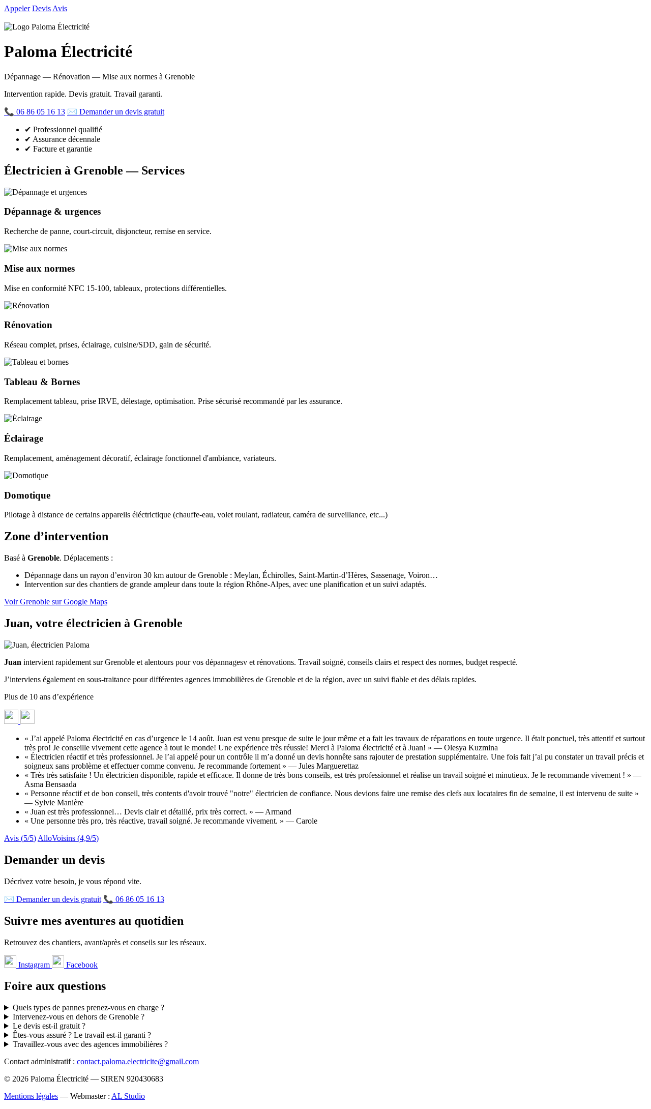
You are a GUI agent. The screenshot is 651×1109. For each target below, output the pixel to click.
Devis (41, 8)
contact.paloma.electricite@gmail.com (138, 1061)
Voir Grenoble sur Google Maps (55, 601)
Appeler (17, 8)
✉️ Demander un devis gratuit (115, 111)
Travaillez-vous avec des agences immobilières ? (90, 1044)
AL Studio (128, 1096)
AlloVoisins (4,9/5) (68, 838)
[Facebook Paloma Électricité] (27, 721)
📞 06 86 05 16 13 (34, 111)
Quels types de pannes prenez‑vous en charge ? (88, 1007)
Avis (59, 8)
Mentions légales (31, 1096)
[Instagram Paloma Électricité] (12, 721)
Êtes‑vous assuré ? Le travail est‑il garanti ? (82, 1035)
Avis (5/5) (20, 838)
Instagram (34, 964)
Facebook (81, 964)
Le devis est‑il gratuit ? (49, 1026)
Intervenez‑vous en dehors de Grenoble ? (78, 1016)
